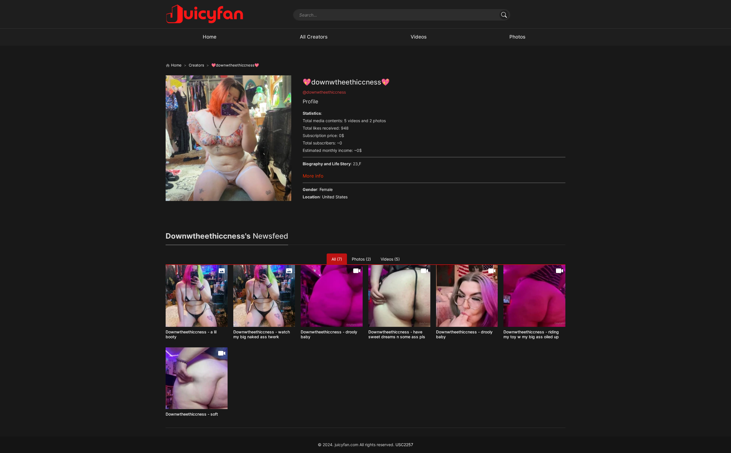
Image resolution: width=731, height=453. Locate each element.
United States (335, 196)
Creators (196, 65)
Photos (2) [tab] (361, 259)
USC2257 (404, 444)
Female (326, 189)
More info (313, 176)
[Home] (205, 13)
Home (176, 65)
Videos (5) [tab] (390, 259)
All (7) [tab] (337, 259)
